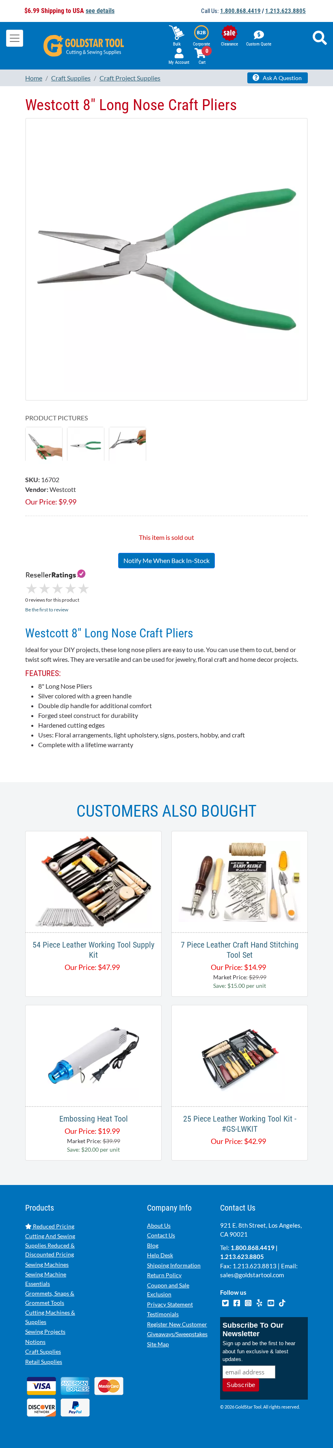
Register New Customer (177, 1324)
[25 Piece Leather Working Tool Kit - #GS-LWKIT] (239, 1055)
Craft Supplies (43, 1351)
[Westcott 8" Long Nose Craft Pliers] (44, 444)
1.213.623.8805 (285, 11)
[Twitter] (225, 1302)
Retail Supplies (43, 1361)
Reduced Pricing (53, 1226)
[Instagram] (248, 1302)
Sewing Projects (45, 1331)
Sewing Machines (47, 1264)
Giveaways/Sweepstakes (177, 1334)
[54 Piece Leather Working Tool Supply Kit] (93, 881)
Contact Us (161, 1235)
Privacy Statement (170, 1304)
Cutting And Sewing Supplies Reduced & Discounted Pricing (50, 1245)
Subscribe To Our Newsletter (253, 1329)
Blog (152, 1245)
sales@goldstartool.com (252, 1274)
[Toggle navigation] (14, 38)
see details (100, 11)
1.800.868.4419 (240, 11)
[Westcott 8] (166, 258)
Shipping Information (174, 1265)
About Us (159, 1225)
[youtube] (271, 1302)
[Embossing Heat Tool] (93, 1055)
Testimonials (163, 1314)
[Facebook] (237, 1302)
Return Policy (164, 1275)
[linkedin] (260, 1302)
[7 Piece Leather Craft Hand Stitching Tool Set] (240, 881)
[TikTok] (282, 1302)
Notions (35, 1341)
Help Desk (160, 1255)
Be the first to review (46, 610)
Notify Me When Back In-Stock (166, 560)
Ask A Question (282, 77)
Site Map (158, 1344)
